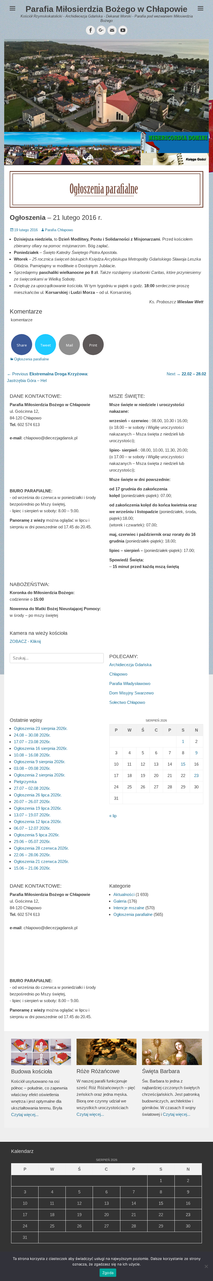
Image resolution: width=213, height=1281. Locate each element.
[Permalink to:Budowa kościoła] (41, 1052)
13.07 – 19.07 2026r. (32, 815)
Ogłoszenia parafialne (31, 359)
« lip (112, 815)
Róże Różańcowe (98, 1071)
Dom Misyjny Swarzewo (131, 693)
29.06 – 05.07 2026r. (32, 841)
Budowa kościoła (31, 1071)
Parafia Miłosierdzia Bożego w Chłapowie (106, 9)
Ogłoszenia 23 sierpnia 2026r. (40, 728)
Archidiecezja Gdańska (130, 664)
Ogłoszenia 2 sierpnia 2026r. (39, 775)
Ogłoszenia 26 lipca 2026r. (38, 795)
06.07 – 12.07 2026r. (32, 828)
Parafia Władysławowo (129, 683)
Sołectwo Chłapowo (127, 702)
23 (196, 775)
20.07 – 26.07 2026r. (32, 801)
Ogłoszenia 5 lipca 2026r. (36, 834)
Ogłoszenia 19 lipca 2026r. (38, 808)
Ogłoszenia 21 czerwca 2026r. (41, 861)
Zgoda (107, 1272)
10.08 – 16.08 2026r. (32, 755)
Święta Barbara (161, 1071)
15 (183, 764)
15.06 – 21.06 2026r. (32, 868)
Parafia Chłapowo (59, 230)
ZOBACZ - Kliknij (25, 641)
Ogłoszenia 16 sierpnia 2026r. (40, 748)
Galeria (119, 901)
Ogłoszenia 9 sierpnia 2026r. (39, 761)
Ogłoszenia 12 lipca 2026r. (38, 821)
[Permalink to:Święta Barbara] (172, 1052)
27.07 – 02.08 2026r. (32, 788)
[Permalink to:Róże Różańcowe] (106, 1052)
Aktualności (124, 894)
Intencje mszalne (128, 907)
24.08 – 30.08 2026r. (32, 735)
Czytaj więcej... (25, 1114)
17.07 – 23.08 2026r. (32, 741)
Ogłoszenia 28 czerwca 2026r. (41, 848)
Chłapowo (118, 674)
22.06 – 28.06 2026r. (32, 854)
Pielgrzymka (25, 781)
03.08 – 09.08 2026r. (32, 768)
